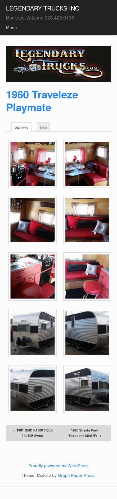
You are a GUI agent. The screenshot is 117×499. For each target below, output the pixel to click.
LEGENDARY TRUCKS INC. (43, 8)
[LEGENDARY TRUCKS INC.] (58, 64)
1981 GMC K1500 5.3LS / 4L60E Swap (32, 433)
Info (43, 127)
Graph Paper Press (76, 475)
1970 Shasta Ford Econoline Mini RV (84, 433)
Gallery (21, 127)
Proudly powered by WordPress (58, 465)
